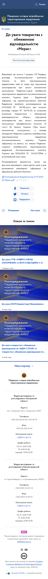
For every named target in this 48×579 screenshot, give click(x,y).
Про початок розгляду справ (23, 60)
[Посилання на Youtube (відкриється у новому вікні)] (26, 549)
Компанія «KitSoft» (18, 573)
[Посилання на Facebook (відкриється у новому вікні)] (21, 549)
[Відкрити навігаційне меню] (3, 4)
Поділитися (24, 188)
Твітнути (24, 194)
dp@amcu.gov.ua (24, 542)
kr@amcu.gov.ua (24, 506)
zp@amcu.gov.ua (24, 437)
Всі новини (6, 29)
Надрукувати (24, 199)
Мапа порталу (23, 366)
